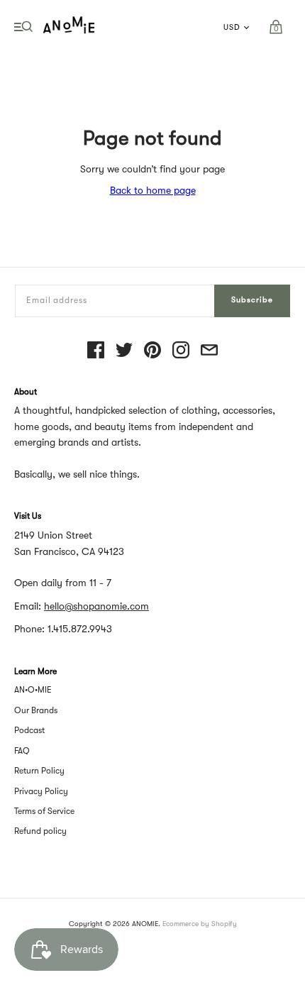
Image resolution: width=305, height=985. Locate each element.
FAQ (22, 751)
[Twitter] (124, 351)
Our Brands (35, 710)
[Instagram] (180, 351)
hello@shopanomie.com (96, 606)
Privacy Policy (41, 791)
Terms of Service (44, 811)
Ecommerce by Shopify (199, 924)
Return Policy (39, 771)
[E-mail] (209, 351)
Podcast (29, 730)
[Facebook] (95, 351)
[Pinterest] (152, 351)
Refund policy (40, 831)
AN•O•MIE (33, 690)
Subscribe (252, 299)
